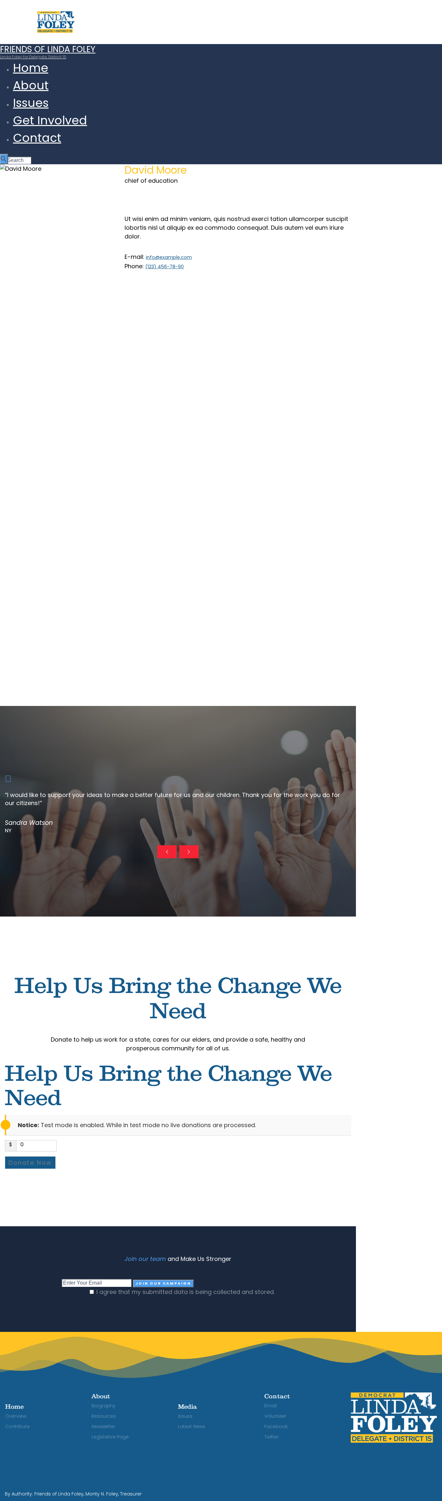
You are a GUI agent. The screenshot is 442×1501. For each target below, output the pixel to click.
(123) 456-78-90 (164, 266)
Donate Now (30, 1163)
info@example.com (169, 257)
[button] (167, 851)
